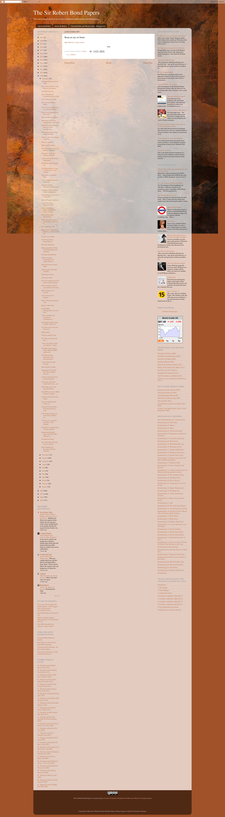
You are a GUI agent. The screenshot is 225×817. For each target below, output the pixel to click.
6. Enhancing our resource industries (169, 610)
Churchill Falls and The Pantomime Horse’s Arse (49, 409)
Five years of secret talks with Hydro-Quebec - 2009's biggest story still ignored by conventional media (48, 607)
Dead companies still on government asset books (50, 286)
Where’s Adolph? (47, 142)
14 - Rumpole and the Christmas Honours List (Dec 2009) (48, 725)
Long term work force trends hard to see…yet (49, 383)
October (45, 458)
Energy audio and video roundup (49, 270)
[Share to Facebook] (101, 51)
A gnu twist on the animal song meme (49, 159)
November (45, 455)
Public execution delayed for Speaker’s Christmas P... (50, 222)
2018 (42, 47)
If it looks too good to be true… (49, 339)
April (44, 477)
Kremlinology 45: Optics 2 (166, 425)
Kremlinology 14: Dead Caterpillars (169, 529)
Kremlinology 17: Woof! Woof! (168, 516)
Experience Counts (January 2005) (169, 390)
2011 (42, 69)
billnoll (130, 811)
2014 (42, 60)
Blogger (143, 811)
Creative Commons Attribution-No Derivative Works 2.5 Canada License (128, 798)
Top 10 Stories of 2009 (48, 99)
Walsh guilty (45, 332)
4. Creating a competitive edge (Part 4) (170, 604)
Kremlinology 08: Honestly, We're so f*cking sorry (172, 551)
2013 (42, 63)
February (45, 484)
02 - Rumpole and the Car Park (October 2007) (48, 781)
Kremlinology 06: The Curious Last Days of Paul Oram (172, 558)
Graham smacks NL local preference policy (49, 378)
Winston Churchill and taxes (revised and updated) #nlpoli (176, 236)
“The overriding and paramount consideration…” (48, 317)
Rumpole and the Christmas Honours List (50, 186)
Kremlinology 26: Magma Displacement (171, 488)
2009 (42, 76)
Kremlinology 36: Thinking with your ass (171, 452)
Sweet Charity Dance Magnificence (46, 557)
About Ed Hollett (44, 26)
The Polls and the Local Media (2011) (170, 376)
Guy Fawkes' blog (46, 512)
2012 (42, 66)
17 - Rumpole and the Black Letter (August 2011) (47, 709)
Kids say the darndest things (48, 103)
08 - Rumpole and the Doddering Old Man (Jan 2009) (48, 753)
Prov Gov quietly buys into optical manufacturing (50, 282)
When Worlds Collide (48, 367)
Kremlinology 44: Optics (166, 428)
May (43, 474)
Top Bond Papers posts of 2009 (49, 82)
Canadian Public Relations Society (46, 639)
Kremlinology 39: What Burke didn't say (171, 444)
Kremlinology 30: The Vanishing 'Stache (171, 475)
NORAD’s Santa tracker (75, 42)
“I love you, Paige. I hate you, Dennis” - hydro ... (49, 344)
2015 (42, 57)
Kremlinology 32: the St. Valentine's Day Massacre (171, 466)
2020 (42, 41)
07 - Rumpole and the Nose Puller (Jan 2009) (46, 757)
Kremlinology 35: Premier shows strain (170, 455)
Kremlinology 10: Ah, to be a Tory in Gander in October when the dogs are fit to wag (172, 543)
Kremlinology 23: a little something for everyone (170, 494)
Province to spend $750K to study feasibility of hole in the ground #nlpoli (172, 125)
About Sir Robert (60, 26)
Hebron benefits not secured (47, 291)
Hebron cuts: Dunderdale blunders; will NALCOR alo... (50, 232)
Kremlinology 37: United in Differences (171, 449)
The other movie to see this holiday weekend (50, 149)
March (44, 480)
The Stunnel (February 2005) (167, 393)
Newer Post (69, 62)
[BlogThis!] (97, 51)
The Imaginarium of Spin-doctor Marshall (50, 133)
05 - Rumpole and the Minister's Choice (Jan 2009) (48, 767)
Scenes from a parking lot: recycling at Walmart (50, 108)
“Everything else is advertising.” (47, 216)
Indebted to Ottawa (47, 274)
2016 (42, 53)
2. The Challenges (163, 590)
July (43, 467)
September (45, 461)
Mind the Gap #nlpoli (174, 207)
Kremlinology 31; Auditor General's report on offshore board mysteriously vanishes (173, 471)
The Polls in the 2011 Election (167, 370)
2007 (42, 494)
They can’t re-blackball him (48, 176)
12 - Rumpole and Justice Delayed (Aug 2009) (46, 734)
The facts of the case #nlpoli (176, 96)
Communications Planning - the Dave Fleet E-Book (48, 648)
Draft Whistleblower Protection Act (48, 614)
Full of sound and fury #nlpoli (177, 110)
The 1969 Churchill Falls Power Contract (49, 443)
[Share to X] (99, 51)
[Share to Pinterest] (103, 51)
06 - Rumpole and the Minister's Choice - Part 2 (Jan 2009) (48, 762)
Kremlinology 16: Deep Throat (168, 519)
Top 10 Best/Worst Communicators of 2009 (50, 95)
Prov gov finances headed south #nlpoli (170, 183)
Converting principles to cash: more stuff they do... (49, 415)
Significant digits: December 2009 (47, 204)
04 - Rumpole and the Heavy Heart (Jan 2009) (47, 771)
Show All (57, 595)
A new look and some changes (48, 363)
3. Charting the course (165, 593)
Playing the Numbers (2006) (167, 353)
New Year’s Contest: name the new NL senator (50, 87)
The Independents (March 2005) (168, 395)
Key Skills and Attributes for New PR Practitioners (47, 643)
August (44, 464)
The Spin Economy (47, 91)
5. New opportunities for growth (168, 607)
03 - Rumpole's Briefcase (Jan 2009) (47, 776)
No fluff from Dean (47, 439)
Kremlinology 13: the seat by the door (49, 196)
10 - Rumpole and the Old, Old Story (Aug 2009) (47, 743)
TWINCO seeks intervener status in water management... (50, 127)
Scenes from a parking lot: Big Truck (50, 113)
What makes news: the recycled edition (48, 388)
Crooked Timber (46, 533)
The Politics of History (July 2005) (169, 398)
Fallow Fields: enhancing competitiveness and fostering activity (173, 170)
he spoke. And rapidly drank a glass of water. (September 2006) (172, 409)
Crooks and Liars (46, 554)
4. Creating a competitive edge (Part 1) (170, 596)
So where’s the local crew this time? (49, 328)
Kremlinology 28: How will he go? (169, 480)
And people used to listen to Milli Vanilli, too (49, 323)
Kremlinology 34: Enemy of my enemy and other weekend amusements (172, 459)
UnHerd (43, 574)
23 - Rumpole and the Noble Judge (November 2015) (47, 680)
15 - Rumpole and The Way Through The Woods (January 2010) (47, 719)
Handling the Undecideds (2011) (168, 373)
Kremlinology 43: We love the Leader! (170, 431)
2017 (42, 50)
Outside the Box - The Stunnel (167, 84)
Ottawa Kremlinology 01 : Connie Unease (171, 420)
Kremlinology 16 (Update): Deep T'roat (170, 522)
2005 (42, 500)
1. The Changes (162, 587)
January (44, 487)
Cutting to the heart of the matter (49, 398)
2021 (42, 37)
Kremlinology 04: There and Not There (170, 565)
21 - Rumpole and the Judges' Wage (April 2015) (47, 690)
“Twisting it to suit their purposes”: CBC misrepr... (49, 422)
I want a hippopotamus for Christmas (49, 181)
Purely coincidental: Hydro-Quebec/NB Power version (48, 210)
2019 (42, 44)
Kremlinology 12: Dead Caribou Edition (171, 535)
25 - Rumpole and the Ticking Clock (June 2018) (47, 671)
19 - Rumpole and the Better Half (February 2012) (48, 699)
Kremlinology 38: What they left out (169, 447)
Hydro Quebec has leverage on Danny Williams (48, 449)
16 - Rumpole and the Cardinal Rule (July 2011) (47, 713)
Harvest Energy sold (48, 227)
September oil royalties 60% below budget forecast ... (48, 372)
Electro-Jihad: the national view (50, 301)
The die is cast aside (47, 236)
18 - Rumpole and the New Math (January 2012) (48, 704)
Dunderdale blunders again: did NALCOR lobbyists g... (49, 434)
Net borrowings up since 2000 (49, 265)
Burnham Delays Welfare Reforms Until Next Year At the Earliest (48, 516)
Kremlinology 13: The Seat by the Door (170, 532)
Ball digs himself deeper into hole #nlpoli (171, 48)
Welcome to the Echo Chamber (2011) (170, 364)
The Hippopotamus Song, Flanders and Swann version (49, 170)
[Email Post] (90, 51)
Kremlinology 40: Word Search (168, 441)
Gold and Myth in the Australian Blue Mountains (48, 536)
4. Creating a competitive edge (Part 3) (170, 601)
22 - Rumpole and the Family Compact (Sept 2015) (47, 685)
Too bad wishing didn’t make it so (48, 403)
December (45, 79)
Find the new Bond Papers (166, 60)
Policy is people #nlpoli (165, 72)
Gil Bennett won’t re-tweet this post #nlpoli (172, 36)
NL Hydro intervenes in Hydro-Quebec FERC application (49, 350)
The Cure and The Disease (49, 117)
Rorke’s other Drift (47, 305)
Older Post (147, 62)
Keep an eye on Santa (48, 145)
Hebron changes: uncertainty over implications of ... (47, 259)
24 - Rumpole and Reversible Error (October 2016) (47, 676)
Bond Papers (44, 585)
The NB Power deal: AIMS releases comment (50, 393)
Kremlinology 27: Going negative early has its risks (172, 484)
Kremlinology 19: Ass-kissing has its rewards (172, 508)
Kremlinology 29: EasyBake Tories (169, 478)
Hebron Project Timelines (49, 200)
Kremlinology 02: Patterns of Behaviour (171, 570)
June (43, 471)
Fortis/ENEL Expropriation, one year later (50, 310)
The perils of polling (164, 150)
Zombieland (171, 277)
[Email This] (94, 51)
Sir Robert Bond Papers (170, 311)
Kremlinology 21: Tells (165, 503)
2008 (42, 491)
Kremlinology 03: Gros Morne (168, 567)
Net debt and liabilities (48, 254)
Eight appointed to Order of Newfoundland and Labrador (49, 250)
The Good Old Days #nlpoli (176, 263)
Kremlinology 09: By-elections (168, 547)
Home (108, 62)
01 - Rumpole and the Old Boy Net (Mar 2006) (47, 786)
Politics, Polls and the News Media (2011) (171, 367)
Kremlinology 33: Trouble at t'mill (169, 463)
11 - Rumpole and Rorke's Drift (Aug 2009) (48, 739)
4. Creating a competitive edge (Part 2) (170, 599)
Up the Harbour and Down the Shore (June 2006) (171, 405)
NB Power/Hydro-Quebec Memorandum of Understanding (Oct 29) (48, 619)
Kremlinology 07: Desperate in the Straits (171, 554)
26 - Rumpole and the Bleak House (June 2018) (47, 666)
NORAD (73, 55)
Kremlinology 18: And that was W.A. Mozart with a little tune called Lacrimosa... (172, 512)
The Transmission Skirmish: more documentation (47, 357)
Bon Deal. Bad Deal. (48, 245)
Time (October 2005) (164, 401)
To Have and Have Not (48, 335)
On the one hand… (47, 278)
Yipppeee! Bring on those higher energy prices (49, 191)
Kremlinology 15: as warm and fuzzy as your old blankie (172, 525)
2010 (42, 73)
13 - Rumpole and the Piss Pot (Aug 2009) (47, 729)
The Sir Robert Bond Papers (66, 12)
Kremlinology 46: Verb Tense (167, 422)
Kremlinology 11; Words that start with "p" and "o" (172, 538)
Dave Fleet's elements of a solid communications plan (48, 653)
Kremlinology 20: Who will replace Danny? (172, 506)
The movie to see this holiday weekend (48, 154)
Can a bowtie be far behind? (47, 296)
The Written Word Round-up (49, 164)
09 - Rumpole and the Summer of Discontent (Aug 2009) (48, 748)
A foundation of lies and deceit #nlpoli (170, 138)
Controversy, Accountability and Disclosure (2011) (172, 379)
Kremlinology (162, 573)
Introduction (162, 585)
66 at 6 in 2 (170, 221)
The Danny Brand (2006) (166, 362)
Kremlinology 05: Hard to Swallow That (171, 562)
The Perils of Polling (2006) (167, 359)
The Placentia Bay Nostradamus (47, 241)
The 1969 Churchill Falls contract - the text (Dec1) (46, 625)
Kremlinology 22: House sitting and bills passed (171, 499)
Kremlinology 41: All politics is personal (171, 438)
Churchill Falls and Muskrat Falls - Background (88, 26)
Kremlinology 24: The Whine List (169, 491)
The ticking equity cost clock (167, 195)
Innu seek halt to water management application (50, 121)
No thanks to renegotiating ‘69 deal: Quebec (50, 428)
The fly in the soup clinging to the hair (50, 138)
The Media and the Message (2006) (169, 356)
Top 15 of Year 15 (173, 291)
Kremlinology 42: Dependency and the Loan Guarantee (172, 435)
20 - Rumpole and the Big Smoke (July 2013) (48, 694)
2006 (42, 497)
